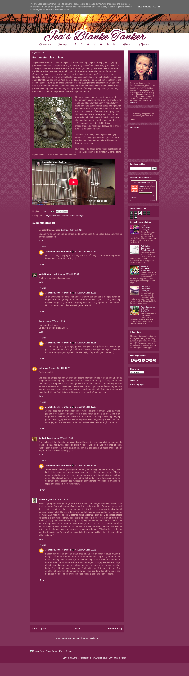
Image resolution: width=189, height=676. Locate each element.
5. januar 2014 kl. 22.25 (85, 251)
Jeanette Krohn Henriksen (58, 251)
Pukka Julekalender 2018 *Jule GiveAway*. (148, 309)
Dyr (58, 215)
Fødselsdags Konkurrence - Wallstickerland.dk (147, 248)
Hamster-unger (77, 215)
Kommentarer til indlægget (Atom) (83, 638)
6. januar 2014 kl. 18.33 (62, 438)
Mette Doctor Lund (48, 274)
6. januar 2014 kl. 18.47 (85, 465)
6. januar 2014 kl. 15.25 (85, 343)
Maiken (42, 499)
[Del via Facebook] (64, 211)
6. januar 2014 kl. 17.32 (85, 407)
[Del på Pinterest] (67, 211)
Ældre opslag (114, 628)
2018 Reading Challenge (143, 182)
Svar (41, 241)
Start (77, 628)
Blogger (122, 658)
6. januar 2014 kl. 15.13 (54, 321)
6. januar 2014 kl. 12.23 (85, 293)
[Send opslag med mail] (52, 211)
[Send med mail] (57, 211)
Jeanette (141, 186)
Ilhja (41, 321)
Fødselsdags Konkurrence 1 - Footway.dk (146, 289)
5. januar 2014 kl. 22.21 (72, 230)
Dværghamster (49, 215)
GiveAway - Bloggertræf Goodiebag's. (145, 268)
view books (152, 200)
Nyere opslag (39, 628)
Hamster (65, 215)
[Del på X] (62, 211)
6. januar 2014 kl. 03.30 (68, 274)
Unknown (43, 368)
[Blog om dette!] (59, 211)
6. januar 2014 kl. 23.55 (57, 499)
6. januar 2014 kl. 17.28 (59, 368)
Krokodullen (45, 438)
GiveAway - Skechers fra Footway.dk (145, 228)
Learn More (144, 7)
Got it (156, 7)
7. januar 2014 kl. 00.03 (85, 550)
